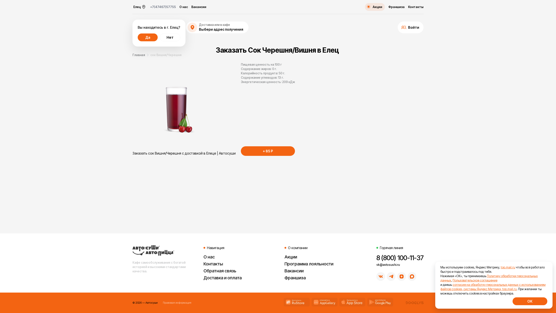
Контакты (416, 6)
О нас (183, 6)
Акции (291, 257)
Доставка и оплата (223, 277)
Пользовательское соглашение (475, 280)
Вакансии (198, 6)
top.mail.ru (508, 267)
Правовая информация (177, 302)
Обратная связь (220, 270)
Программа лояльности (309, 263)
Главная (138, 55)
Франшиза (396, 6)
